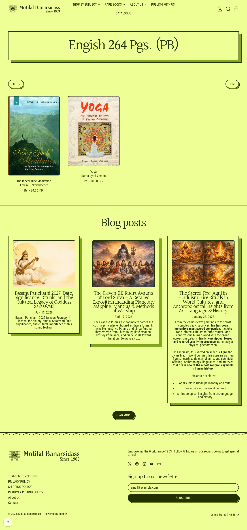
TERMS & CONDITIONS (22, 476)
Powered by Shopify (55, 514)
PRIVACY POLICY (19, 481)
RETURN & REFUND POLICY (25, 492)
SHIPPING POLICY (20, 487)
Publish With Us (163, 4)
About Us (14, 497)
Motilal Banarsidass (29, 514)
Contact (13, 503)
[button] (228, 9)
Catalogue (123, 13)
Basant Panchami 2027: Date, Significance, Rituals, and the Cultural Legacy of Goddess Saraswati (44, 300)
